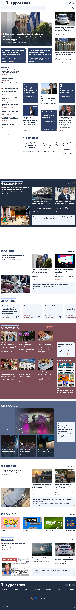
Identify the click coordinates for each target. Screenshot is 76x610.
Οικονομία (26, 8)
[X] (73, 3)
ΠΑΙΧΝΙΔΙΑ (9, 514)
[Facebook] (66, 3)
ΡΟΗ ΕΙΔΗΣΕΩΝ (7, 67)
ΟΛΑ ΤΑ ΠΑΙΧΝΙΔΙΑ (70, 514)
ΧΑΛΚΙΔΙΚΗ (9, 466)
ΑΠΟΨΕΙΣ (8, 301)
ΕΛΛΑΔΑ (7, 540)
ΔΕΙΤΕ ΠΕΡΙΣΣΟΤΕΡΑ (49, 406)
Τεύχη (42, 594)
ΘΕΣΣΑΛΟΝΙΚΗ (11, 184)
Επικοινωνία (35, 594)
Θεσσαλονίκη (5, 8)
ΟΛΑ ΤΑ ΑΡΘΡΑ (5, 134)
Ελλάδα (13, 8)
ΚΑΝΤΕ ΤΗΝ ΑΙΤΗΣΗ (63, 353)
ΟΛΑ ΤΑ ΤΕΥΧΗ (71, 395)
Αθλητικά (34, 8)
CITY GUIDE (9, 406)
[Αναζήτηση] (73, 8)
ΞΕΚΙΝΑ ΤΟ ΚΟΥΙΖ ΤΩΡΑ (63, 438)
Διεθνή (40, 8)
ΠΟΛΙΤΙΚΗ (8, 251)
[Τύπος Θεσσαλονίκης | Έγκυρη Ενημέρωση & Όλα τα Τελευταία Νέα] (18, 3)
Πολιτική (20, 8)
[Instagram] (70, 3)
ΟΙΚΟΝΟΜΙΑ (10, 328)
